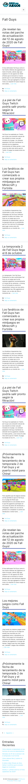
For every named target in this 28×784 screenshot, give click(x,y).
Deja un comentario (10, 91)
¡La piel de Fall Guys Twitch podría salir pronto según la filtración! (14, 106)
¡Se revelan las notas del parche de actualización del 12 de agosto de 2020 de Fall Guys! (13, 37)
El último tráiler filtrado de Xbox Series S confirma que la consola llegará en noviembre (12, 765)
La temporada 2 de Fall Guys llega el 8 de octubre (13, 250)
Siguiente (10, 733)
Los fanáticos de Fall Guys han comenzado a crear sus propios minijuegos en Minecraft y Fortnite (13, 178)
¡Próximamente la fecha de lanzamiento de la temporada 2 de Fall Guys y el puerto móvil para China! (13, 463)
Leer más (13, 84)
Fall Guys (7, 88)
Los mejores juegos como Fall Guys (13, 604)
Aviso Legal (18, 780)
